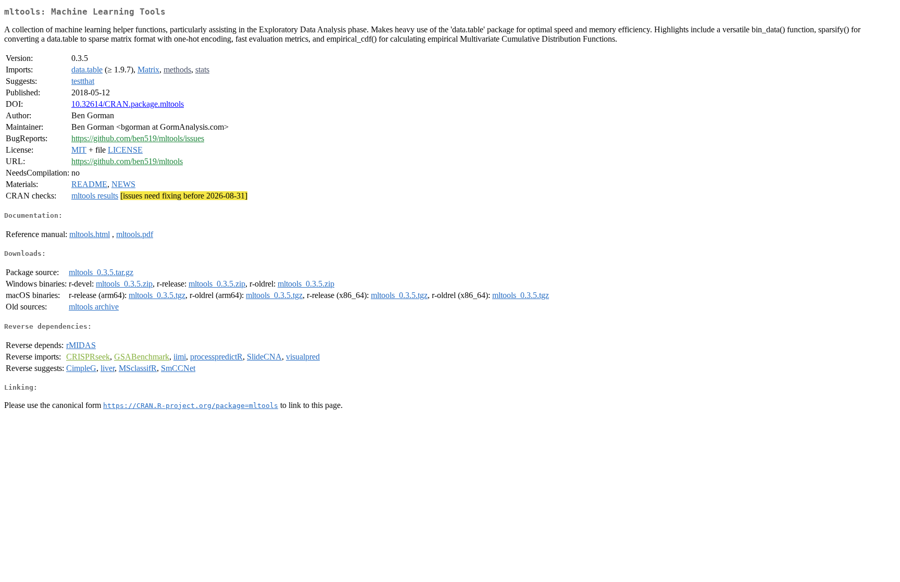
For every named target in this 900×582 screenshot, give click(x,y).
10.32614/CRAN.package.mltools (127, 104)
